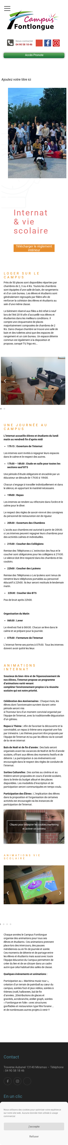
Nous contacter (24, 41)
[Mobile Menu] (35, 8)
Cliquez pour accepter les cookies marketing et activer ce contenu (34, 826)
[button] (5, 381)
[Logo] (32, 20)
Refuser (34, 1136)
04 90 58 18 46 (24, 44)
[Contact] (11, 42)
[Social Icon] (39, 43)
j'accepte (34, 1126)
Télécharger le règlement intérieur (34, 248)
